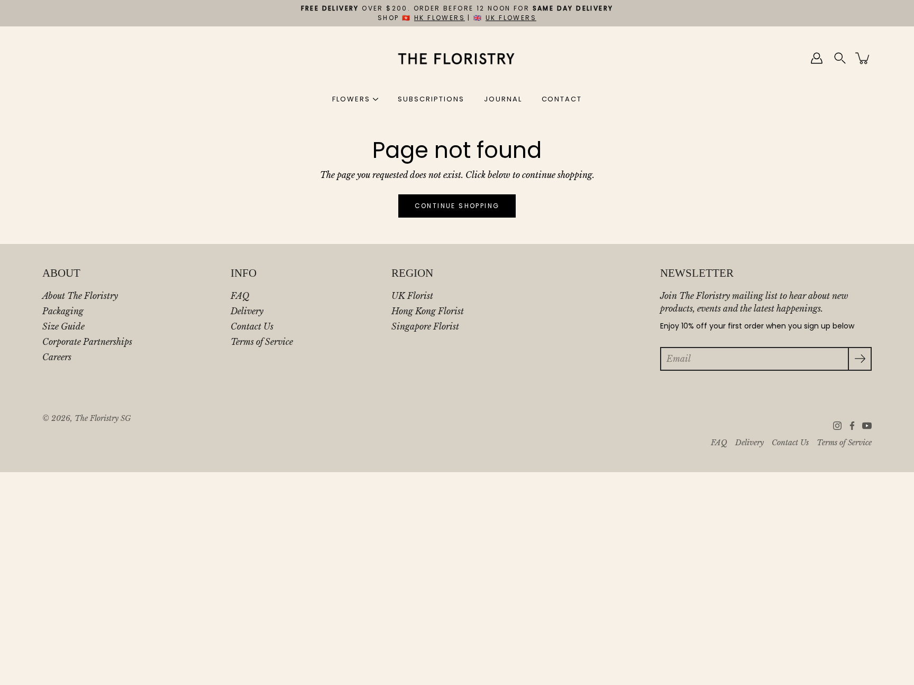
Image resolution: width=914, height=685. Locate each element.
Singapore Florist (425, 326)
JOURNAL (503, 99)
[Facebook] (852, 425)
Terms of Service (262, 341)
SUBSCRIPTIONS (431, 99)
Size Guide (63, 326)
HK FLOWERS (439, 17)
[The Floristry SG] (457, 58)
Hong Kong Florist (427, 311)
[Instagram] (837, 425)
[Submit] (860, 359)
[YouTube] (867, 425)
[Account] (816, 58)
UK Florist (412, 295)
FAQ (240, 295)
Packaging (63, 311)
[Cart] (863, 58)
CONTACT (562, 99)
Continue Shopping (457, 205)
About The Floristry (80, 295)
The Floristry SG (103, 418)
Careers (56, 357)
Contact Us (252, 326)
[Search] (839, 58)
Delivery (247, 311)
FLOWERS (351, 99)
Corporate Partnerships (87, 341)
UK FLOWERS (511, 17)
